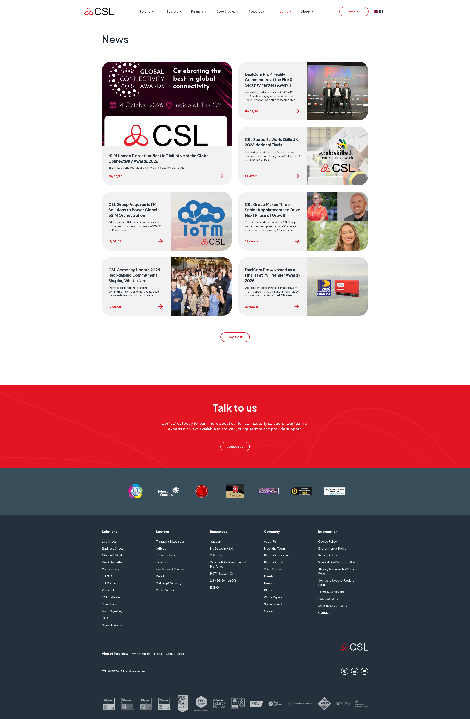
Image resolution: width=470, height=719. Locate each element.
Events (269, 576)
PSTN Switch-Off (222, 573)
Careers (269, 611)
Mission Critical (112, 555)
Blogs (268, 590)
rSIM (105, 618)
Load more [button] (235, 337)
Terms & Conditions (331, 592)
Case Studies (273, 569)
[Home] (354, 649)
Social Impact (273, 604)
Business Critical (113, 548)
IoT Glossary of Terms (333, 605)
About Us (270, 541)
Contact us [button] (354, 11)
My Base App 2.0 (221, 548)
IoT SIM (107, 576)
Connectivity (111, 569)
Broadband (109, 604)
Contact (324, 612)
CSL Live (216, 555)
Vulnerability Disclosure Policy (338, 562)
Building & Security (168, 583)
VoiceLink (108, 590)
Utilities (161, 548)
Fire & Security (112, 562)
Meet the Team (274, 548)
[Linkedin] (354, 671)
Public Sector (165, 590)
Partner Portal (273, 562)
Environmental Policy (332, 548)
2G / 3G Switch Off (223, 580)
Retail (160, 576)
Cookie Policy (327, 541)
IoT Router (109, 583)
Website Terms (328, 599)
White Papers (273, 597)
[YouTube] (364, 671)
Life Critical (109, 541)
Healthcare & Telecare (171, 569)
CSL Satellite (111, 597)
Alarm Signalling (112, 611)
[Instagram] (344, 671)
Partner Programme (277, 555)
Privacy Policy (327, 555)
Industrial (162, 562)
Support (215, 541)
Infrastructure (165, 555)
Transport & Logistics (170, 541)
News (268, 583)
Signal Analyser (112, 625)
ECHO (214, 587)
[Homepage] (99, 11)
